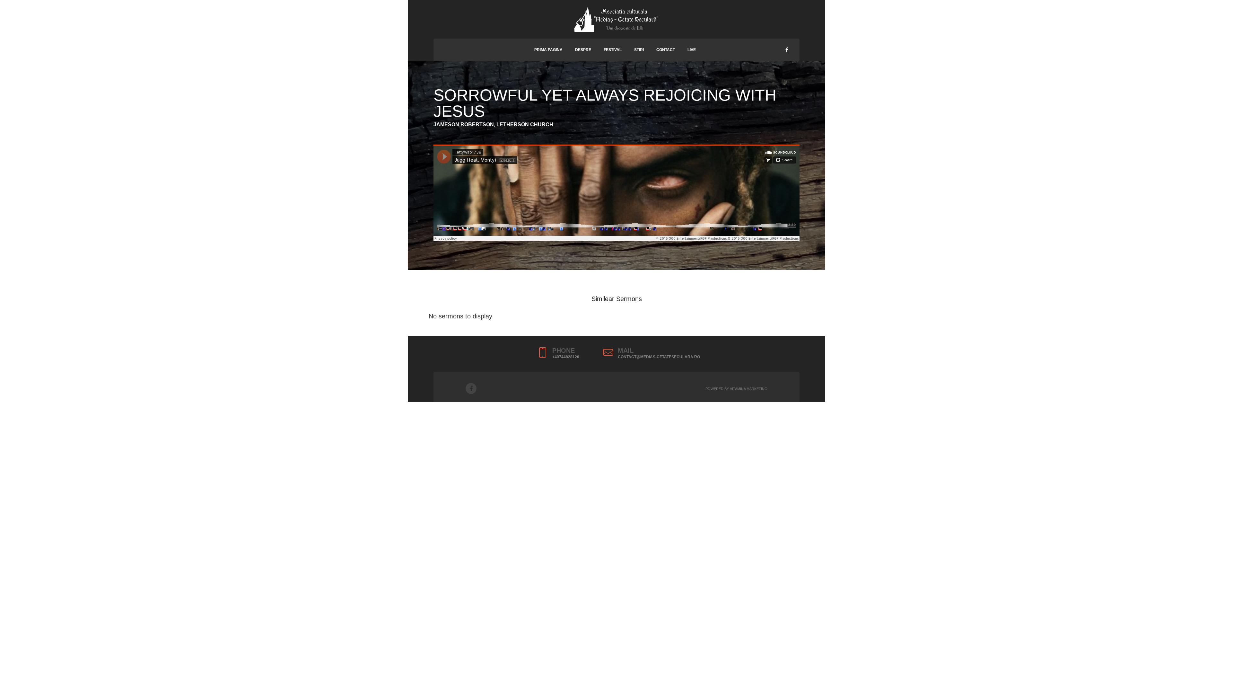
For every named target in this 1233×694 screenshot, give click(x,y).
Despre (583, 50)
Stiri (639, 50)
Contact (665, 50)
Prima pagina (548, 50)
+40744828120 (565, 357)
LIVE (691, 50)
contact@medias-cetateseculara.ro (659, 357)
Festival (613, 50)
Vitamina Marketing (748, 389)
